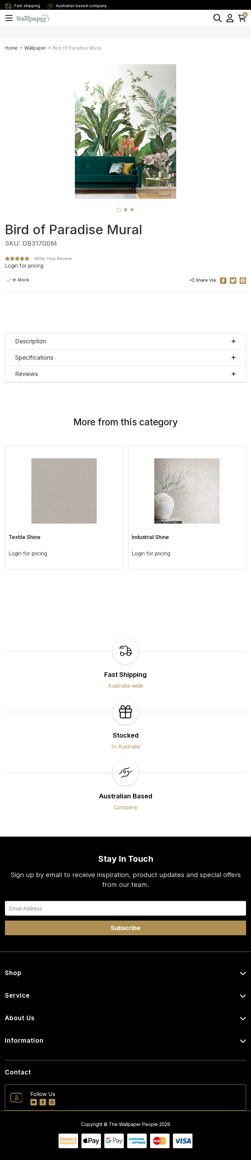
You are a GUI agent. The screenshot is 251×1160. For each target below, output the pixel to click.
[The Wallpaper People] (32, 18)
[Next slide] (230, 511)
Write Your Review (53, 258)
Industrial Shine (150, 537)
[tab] (119, 210)
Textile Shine (24, 537)
